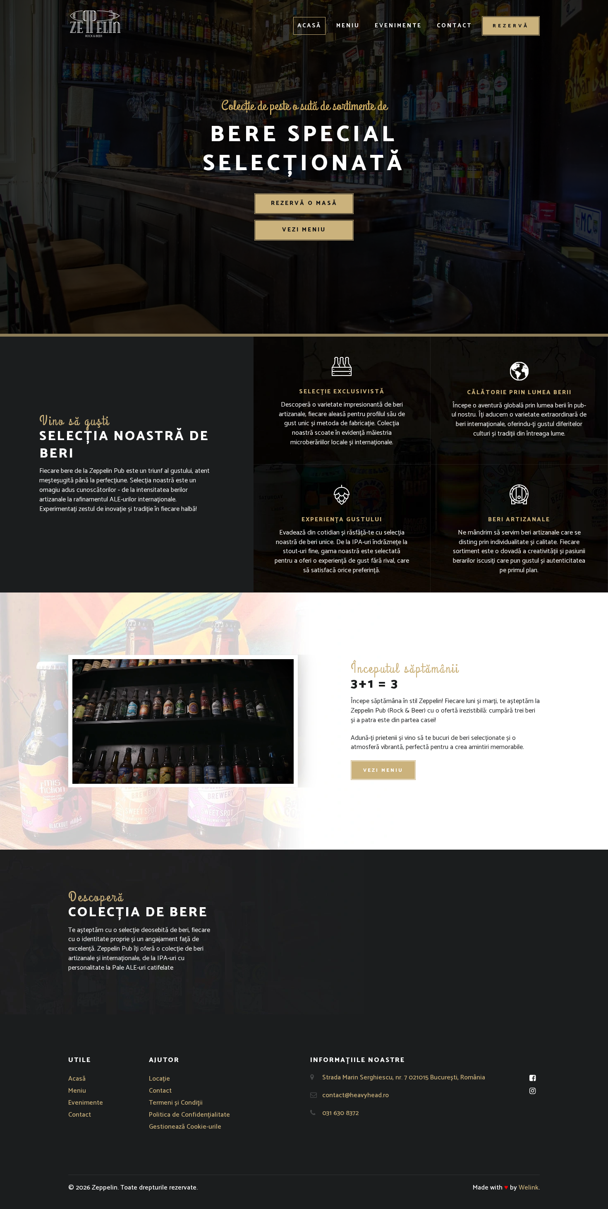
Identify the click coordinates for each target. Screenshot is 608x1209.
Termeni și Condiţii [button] (176, 1102)
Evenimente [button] (398, 26)
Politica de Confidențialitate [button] (189, 1114)
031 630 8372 (340, 1113)
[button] (95, 24)
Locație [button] (159, 1078)
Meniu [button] (348, 26)
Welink (529, 1187)
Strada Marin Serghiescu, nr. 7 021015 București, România (403, 1077)
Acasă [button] (309, 26)
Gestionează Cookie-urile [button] (185, 1126)
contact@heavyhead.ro (355, 1095)
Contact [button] (454, 26)
